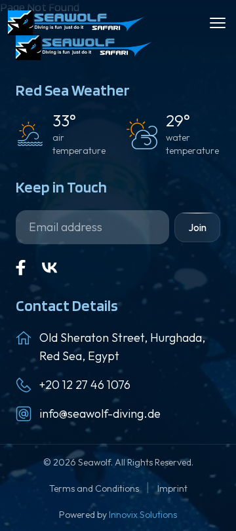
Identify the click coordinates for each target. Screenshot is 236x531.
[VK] (50, 268)
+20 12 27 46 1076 (84, 384)
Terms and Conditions (95, 488)
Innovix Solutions (143, 515)
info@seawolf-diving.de (100, 413)
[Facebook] (21, 268)
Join (197, 227)
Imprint (172, 488)
